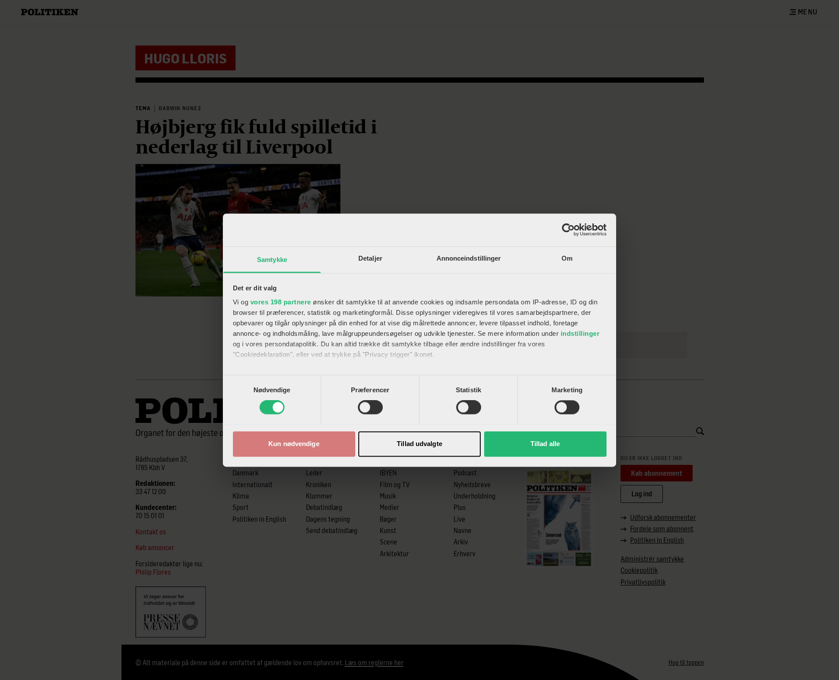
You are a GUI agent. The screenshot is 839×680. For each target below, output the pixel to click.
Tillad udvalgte (419, 443)
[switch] (370, 407)
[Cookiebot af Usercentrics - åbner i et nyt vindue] (568, 229)
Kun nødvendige (293, 443)
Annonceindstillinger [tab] (469, 258)
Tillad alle (545, 443)
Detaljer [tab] (370, 258)
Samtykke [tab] (272, 259)
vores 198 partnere (280, 302)
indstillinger (580, 333)
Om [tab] (567, 258)
